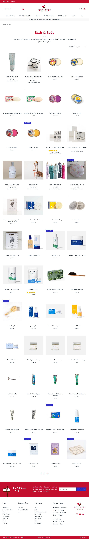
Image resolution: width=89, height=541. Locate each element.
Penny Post (38, 514)
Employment (38, 523)
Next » (47, 473)
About (4, 1)
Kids (37, 15)
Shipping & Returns (23, 509)
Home (4, 24)
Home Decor (10, 15)
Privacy (39, 537)
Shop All (5, 523)
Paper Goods (48, 15)
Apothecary (62, 15)
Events (36, 521)
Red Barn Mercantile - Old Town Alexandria (15, 537)
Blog (8, 1)
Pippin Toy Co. (38, 516)
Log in (80, 9)
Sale (82, 15)
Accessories (6, 516)
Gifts (73, 15)
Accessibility (38, 518)
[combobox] (12, 9)
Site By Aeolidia (83, 537)
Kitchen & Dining (24, 15)
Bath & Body (8, 24)
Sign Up (80, 489)
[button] (53, 150)
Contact (13, 1)
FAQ (19, 512)
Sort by (71, 47)
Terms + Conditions (46, 537)
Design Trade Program (41, 512)
